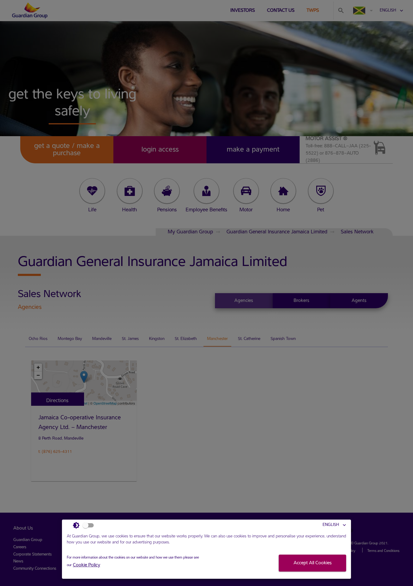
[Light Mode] (85, 525)
